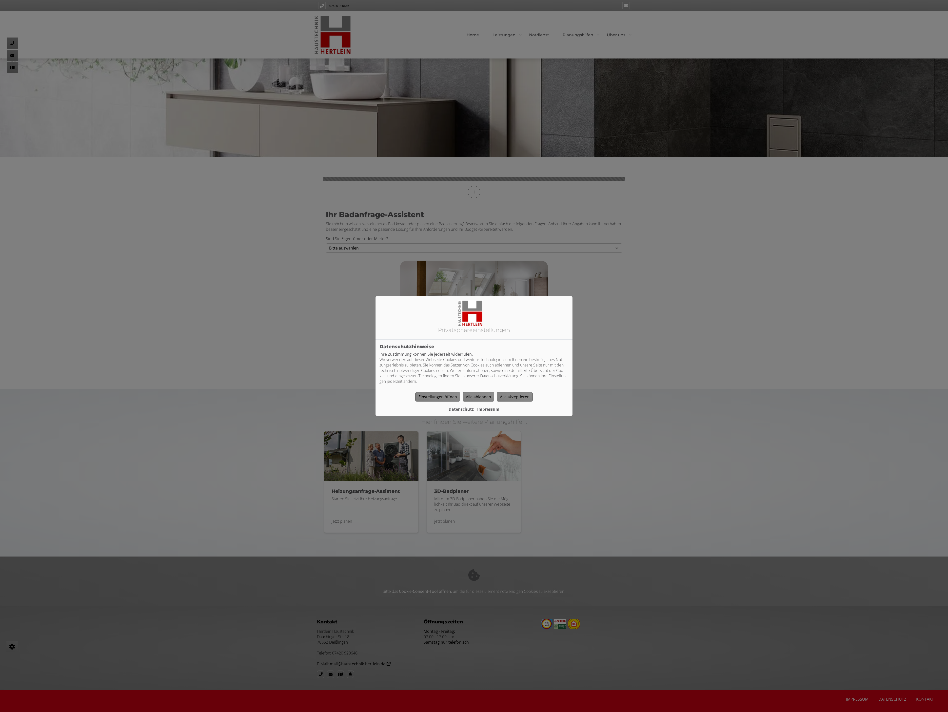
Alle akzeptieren (515, 397)
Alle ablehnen (478, 397)
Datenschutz (461, 409)
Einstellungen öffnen (437, 397)
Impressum (488, 409)
